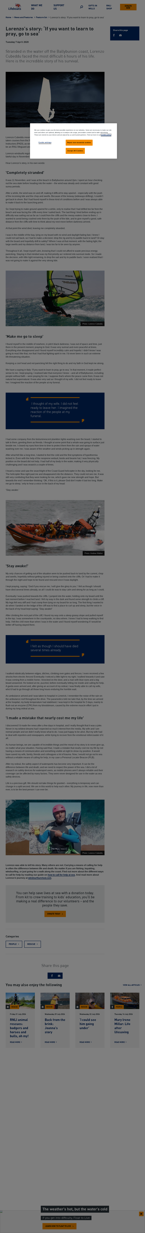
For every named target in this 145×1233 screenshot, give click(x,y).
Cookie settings (45, 142)
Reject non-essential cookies (79, 142)
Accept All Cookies (75, 151)
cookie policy (106, 135)
